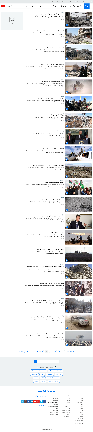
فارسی (89, 1)
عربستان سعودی (61, 231)
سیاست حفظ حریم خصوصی (52, 406)
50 (27, 351)
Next (52, 6)
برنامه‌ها (81, 416)
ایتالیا (43, 378)
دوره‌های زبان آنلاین (66, 416)
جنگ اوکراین (58, 374)
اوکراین (36, 381)
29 (42, 351)
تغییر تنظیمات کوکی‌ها (54, 414)
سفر (56, 6)
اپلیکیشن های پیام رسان (66, 410)
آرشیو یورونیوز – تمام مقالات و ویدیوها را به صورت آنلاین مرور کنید (78, 422)
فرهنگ (47, 6)
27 (51, 351)
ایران (42, 374)
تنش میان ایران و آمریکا (53, 381)
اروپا (74, 6)
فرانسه (36, 378)
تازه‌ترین (79, 6)
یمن (63, 281)
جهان (70, 6)
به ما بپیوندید (67, 406)
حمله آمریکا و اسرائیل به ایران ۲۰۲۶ (38, 371)
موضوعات (81, 396)
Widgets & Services (66, 412)
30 (37, 351)
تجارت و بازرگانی (63, 6)
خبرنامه (42, 405)
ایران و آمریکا (34, 374)
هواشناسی (68, 402)
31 (33, 351)
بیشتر (57, 396)
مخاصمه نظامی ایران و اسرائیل (55, 371)
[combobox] (41, 2)
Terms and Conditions (53, 402)
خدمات (69, 396)
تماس (57, 408)
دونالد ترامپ (49, 374)
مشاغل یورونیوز (55, 410)
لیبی (63, 113)
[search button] (34, 2)
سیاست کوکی (55, 404)
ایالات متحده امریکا (60, 130)
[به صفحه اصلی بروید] (87, 6)
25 (59, 351)
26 (55, 351)
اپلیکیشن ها (68, 408)
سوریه (62, 12)
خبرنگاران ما (80, 418)
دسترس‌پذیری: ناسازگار (54, 412)
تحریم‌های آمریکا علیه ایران (53, 378)
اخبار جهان (62, 29)
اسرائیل (43, 381)
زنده (3, 5)
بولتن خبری (68, 400)
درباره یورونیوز (55, 398)
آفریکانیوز (68, 414)
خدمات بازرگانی (55, 400)
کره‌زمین (42, 6)
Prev (71, 351)
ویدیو (32, 6)
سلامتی (36, 6)
